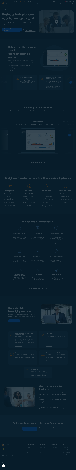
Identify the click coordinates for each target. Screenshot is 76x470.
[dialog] (38, 235)
